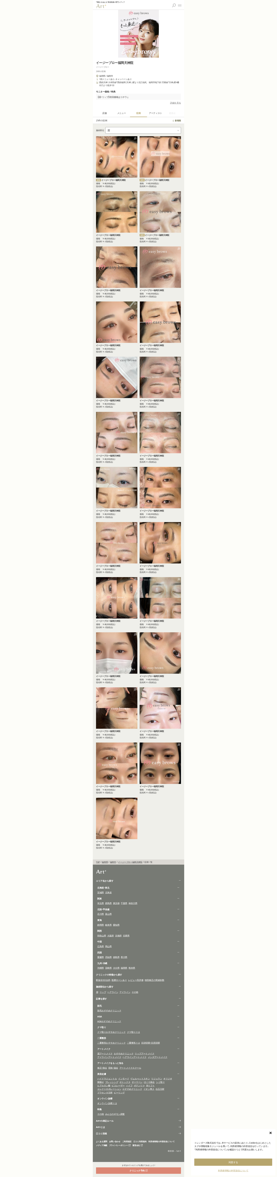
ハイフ (129, 1085)
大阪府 (110, 935)
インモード (123, 1078)
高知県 (108, 957)
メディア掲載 (101, 1145)
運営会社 (136, 1145)
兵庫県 (126, 935)
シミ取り (160, 1082)
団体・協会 (113, 1067)
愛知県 (116, 924)
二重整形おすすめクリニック (111, 1042)
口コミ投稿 (101, 1133)
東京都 (116, 903)
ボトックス (124, 1082)
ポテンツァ (139, 1085)
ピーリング (119, 1092)
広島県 (100, 946)
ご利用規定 (127, 1141)
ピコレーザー (118, 1085)
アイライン (124, 992)
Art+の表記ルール (105, 1120)
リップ (103, 992)
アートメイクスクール (130, 1067)
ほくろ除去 (149, 1082)
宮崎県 (108, 967)
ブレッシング (111, 1082)
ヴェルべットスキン (140, 1078)
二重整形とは (133, 1042)
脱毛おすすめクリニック (109, 1010)
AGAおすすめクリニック (109, 1021)
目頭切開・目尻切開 (150, 1042)
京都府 (118, 935)
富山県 (108, 913)
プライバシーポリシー (118, 1145)
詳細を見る (175, 102)
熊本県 (132, 967)
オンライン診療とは (107, 1103)
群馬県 (108, 903)
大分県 (116, 967)
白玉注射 (160, 1089)
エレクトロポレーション (109, 1089)
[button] (270, 1132)
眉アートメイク (105, 1053)
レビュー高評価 (135, 980)
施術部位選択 (143, 130)
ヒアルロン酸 (103, 1085)
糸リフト (150, 1085)
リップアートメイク (144, 1053)
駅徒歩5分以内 (103, 980)
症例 (138, 113)
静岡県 (100, 924)
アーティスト (155, 113)
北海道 (108, 892)
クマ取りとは (133, 1032)
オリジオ (167, 1078)
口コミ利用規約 (140, 1141)
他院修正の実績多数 (154, 980)
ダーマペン (137, 1082)
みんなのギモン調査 (115, 1114)
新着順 (178, 120)
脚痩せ (100, 1082)
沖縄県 (100, 967)
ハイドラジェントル (107, 1078)
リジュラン (156, 1078)
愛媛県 (100, 957)
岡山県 (108, 946)
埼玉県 (100, 903)
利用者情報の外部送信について (233, 1170)
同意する (233, 1162)
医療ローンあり (119, 980)
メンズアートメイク (157, 1057)
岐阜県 (108, 924)
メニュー (179, 5)
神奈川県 (133, 903)
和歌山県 (101, 935)
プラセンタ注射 (105, 1092)
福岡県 (124, 967)
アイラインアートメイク (109, 1057)
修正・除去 (102, 1067)
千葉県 (124, 903)
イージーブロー (102, 67)
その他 (135, 992)
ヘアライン (112, 992)
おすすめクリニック (123, 1053)
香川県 (124, 957)
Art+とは (100, 1127)
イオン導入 (148, 1089)
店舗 (104, 113)
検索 (173, 5)
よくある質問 (101, 1141)
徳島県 (116, 957)
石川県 (100, 913)
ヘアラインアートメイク (134, 1057)
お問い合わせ (114, 1141)
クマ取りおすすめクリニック (111, 1032)
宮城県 (100, 892)
